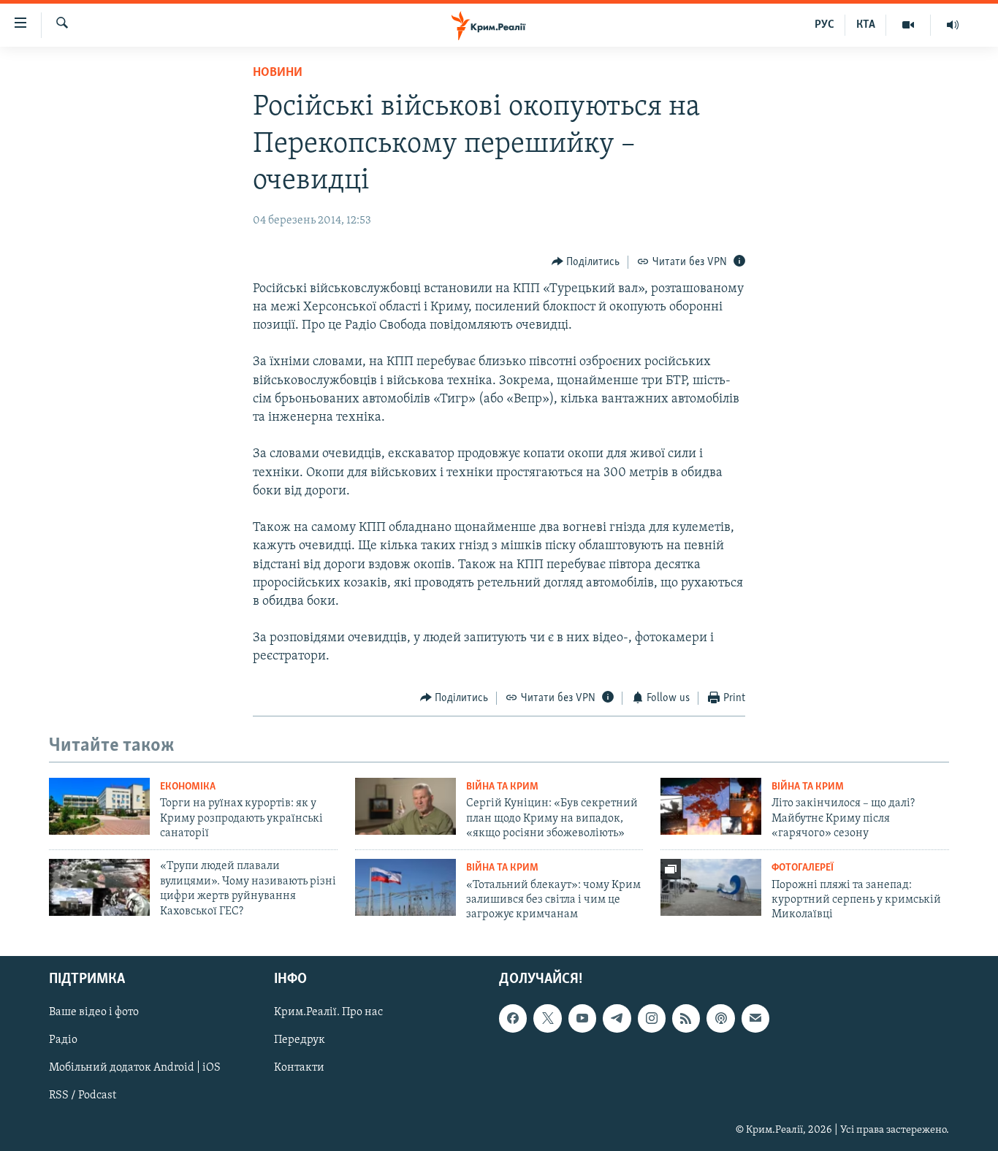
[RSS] (686, 1018)
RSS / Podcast (82, 1095)
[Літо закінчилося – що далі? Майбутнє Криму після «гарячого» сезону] (710, 806)
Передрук (299, 1040)
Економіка (188, 786)
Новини (277, 73)
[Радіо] (953, 25)
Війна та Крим (502, 786)
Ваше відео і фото (94, 1012)
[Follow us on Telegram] (617, 1018)
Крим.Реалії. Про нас (328, 1012)
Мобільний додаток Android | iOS (135, 1068)
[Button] (586, 262)
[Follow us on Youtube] (582, 1018)
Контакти (299, 1068)
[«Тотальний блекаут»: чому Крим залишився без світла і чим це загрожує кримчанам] (405, 887)
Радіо (63, 1040)
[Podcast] (720, 1018)
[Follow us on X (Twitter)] (547, 1018)
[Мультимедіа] (908, 25)
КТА (865, 25)
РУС (824, 25)
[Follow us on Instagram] (652, 1018)
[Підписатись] (755, 1018)
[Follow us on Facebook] (513, 1018)
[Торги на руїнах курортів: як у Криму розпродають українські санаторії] (99, 806)
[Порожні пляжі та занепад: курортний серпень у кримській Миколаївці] (710, 887)
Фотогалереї (803, 868)
